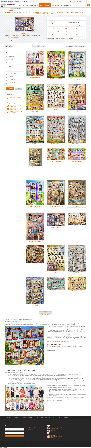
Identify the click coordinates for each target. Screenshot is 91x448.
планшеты (58, 347)
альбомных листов (76, 382)
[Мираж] (77, 258)
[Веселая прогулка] (77, 64)
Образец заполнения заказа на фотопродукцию (15, 99)
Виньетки (8, 12)
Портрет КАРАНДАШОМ (35, 12)
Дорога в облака (77, 143)
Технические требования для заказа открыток (15, 108)
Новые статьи (52, 423)
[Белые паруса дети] (77, 192)
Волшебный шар (56, 143)
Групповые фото (46, 12)
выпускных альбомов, (48, 443)
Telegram (25, 1)
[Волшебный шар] (56, 129)
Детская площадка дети (77, 161)
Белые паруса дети (76, 206)
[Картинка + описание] (9, 46)
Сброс (18, 88)
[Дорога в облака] (77, 129)
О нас (42, 1)
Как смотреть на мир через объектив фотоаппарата (57, 432)
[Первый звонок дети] (56, 154)
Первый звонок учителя (35, 167)
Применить (10, 88)
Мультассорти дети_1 (35, 77)
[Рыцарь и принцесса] (56, 64)
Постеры (61, 12)
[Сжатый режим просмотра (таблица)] (11, 46)
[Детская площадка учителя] (35, 192)
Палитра (76, 226)
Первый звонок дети (56, 161)
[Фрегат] (56, 283)
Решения (16, 417)
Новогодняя (10, 76)
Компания (9, 417)
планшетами (11, 38)
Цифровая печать (56, 5)
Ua (84, 1)
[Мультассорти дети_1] (35, 63)
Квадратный (10, 59)
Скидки (53, 417)
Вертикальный (10, 56)
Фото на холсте (50, 13)
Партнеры (59, 417)
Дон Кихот (35, 264)
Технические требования (26, 417)
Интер (76, 111)
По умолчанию (82, 46)
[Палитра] (77, 219)
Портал (56, 272)
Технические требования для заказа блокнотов (15, 112)
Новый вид (56, 109)
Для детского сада (11, 82)
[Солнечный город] (77, 283)
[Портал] (56, 258)
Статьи (41, 417)
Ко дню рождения (11, 79)
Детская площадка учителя (35, 206)
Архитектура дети (56, 227)
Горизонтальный (11, 57)
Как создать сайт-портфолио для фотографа (57, 427)
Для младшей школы (12, 81)
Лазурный (35, 305)
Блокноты (38, 13)
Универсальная (10, 78)
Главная (6, 8)
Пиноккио (35, 143)
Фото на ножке (75, 12)
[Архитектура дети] (56, 219)
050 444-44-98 (4, 1)
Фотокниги (21, 5)
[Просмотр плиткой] (6, 46)
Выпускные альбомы (32, 5)
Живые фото (67, 5)
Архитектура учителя (35, 241)
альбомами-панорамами (14, 37)
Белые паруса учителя (56, 206)
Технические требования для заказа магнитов (15, 105)
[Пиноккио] (35, 129)
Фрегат (56, 290)
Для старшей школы (11, 73)
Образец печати (15, 102)
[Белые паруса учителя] (56, 192)
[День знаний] (35, 97)
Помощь (46, 1)
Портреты (25, 12)
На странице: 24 (70, 46)
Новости (36, 417)
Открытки (67, 12)
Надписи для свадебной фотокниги (56, 436)
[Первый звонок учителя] (35, 157)
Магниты (82, 12)
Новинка (9, 66)
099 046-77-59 (18, 1)
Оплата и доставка (53, 1)
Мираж (77, 272)
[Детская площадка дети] (77, 154)
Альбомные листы (17, 12)
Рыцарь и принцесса (56, 78)
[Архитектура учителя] (35, 226)
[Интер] (77, 97)
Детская (9, 84)
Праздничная (10, 75)
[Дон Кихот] (35, 254)
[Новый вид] (56, 96)
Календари (55, 12)
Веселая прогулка (76, 79)
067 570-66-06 (10, 1)
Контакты (60, 1)
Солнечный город (76, 290)
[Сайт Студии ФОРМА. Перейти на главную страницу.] (8, 5)
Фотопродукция (45, 5)
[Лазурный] (35, 290)
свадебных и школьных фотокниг (59, 443)
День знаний (35, 111)
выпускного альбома (78, 347)
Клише (44, 13)
